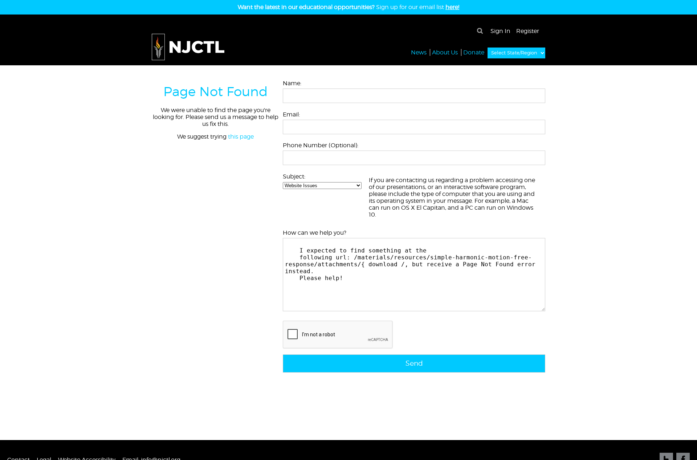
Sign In (500, 31)
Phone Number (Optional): (320, 145)
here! (452, 7)
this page (241, 136)
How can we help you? (314, 232)
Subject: (294, 176)
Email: (291, 114)
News (419, 52)
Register (527, 31)
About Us (445, 52)
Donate (473, 52)
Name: (292, 83)
